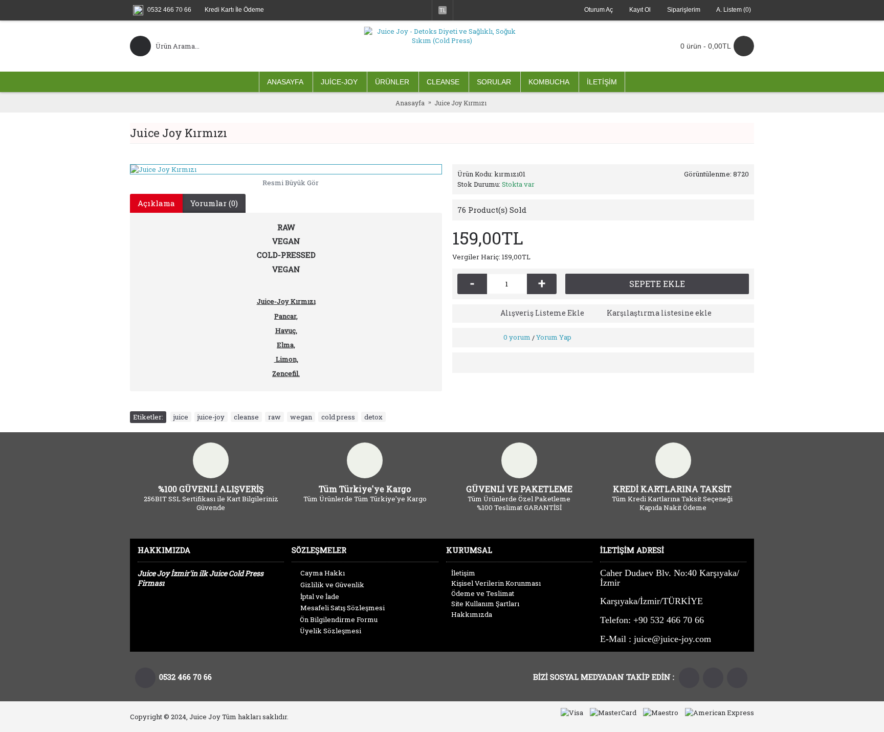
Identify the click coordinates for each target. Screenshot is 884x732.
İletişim (463, 573)
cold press (338, 417)
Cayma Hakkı (322, 573)
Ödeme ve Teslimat (482, 593)
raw (274, 417)
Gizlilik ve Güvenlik (332, 584)
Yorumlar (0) (214, 203)
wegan (301, 417)
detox (373, 417)
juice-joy (211, 417)
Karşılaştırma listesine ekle (659, 313)
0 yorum (517, 337)
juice (180, 417)
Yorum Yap (553, 337)
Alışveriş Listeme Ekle (542, 313)
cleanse (246, 417)
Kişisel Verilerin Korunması (496, 583)
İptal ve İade (319, 596)
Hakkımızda (471, 614)
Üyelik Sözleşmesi (330, 630)
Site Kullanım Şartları (485, 603)
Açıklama (156, 203)
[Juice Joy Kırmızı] (286, 169)
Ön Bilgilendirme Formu (339, 619)
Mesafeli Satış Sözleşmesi (342, 607)
